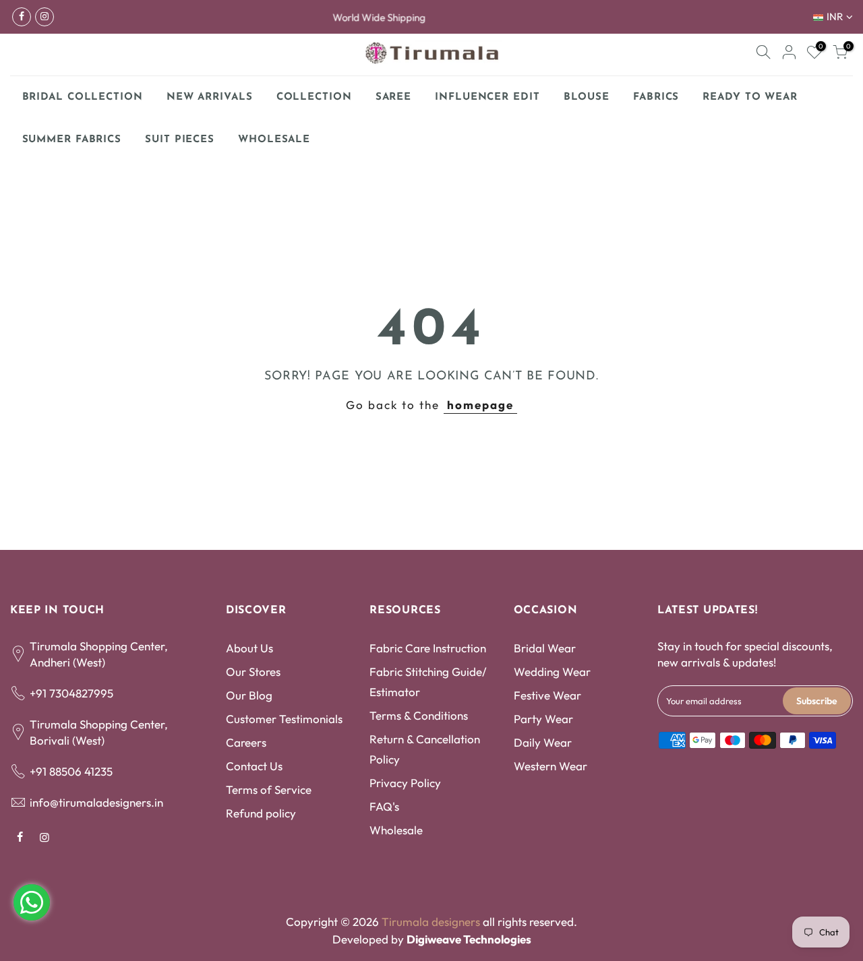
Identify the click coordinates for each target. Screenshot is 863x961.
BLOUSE (586, 97)
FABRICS (656, 97)
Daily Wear (543, 742)
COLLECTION (314, 97)
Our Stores (253, 671)
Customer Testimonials (284, 719)
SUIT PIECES (179, 140)
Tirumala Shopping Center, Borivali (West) (99, 732)
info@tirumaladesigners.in (96, 802)
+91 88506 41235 (71, 771)
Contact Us (254, 766)
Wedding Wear (552, 671)
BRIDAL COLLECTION (82, 97)
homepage (480, 405)
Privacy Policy (405, 783)
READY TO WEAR (750, 97)
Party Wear (543, 719)
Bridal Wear (545, 648)
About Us (249, 648)
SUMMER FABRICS (77, 136)
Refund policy (261, 813)
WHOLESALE (274, 140)
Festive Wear (547, 695)
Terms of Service (268, 789)
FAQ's (384, 806)
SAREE (394, 97)
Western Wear (550, 766)
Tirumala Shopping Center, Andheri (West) (99, 654)
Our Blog (249, 695)
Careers (246, 742)
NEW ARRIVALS (210, 97)
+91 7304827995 (71, 693)
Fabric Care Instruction (427, 648)
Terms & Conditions (418, 715)
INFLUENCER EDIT (487, 97)
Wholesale (396, 830)
